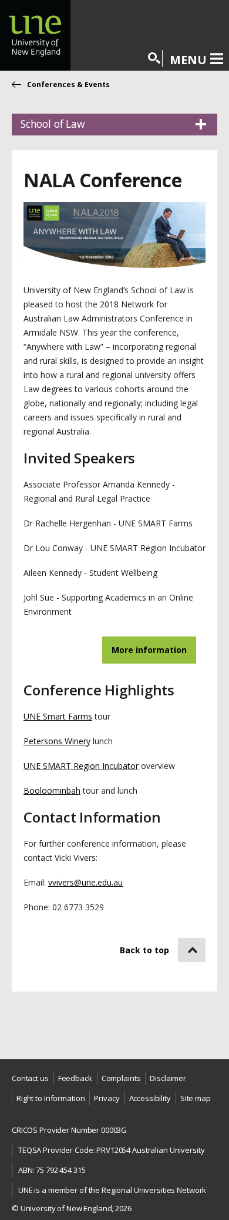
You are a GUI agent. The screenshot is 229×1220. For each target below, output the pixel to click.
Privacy (106, 1098)
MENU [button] (188, 59)
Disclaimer (168, 1078)
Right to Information (50, 1098)
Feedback (75, 1078)
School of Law (53, 124)
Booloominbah (51, 790)
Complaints (121, 1078)
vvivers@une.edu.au (85, 882)
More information (149, 649)
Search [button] (154, 59)
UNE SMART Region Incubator (81, 765)
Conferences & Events (68, 84)
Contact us (30, 1078)
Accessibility (150, 1098)
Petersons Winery (56, 741)
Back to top (144, 950)
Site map (195, 1098)
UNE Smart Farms (57, 716)
